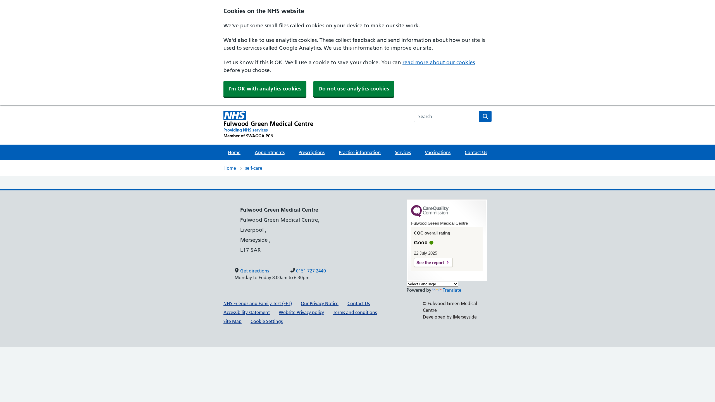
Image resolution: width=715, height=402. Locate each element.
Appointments (270, 152)
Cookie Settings (267, 321)
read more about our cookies (438, 62)
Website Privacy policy (301, 312)
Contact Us (476, 152)
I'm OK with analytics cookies (264, 88)
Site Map (232, 321)
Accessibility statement (246, 312)
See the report (430, 262)
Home (234, 152)
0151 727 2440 (311, 271)
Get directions (254, 271)
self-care (253, 168)
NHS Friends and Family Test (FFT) (257, 303)
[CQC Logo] (430, 215)
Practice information (360, 152)
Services (403, 152)
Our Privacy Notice (320, 303)
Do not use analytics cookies (353, 88)
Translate (452, 290)
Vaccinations (438, 152)
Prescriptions (312, 152)
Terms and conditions (355, 312)
